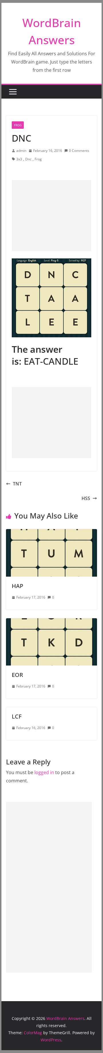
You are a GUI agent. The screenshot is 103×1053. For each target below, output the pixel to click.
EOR (17, 675)
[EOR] (51, 622)
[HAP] (51, 533)
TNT (17, 484)
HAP (17, 586)
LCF (16, 716)
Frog (17, 125)
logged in (44, 772)
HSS (86, 498)
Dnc (28, 159)
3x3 (19, 159)
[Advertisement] (51, 215)
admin (21, 150)
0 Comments (79, 150)
